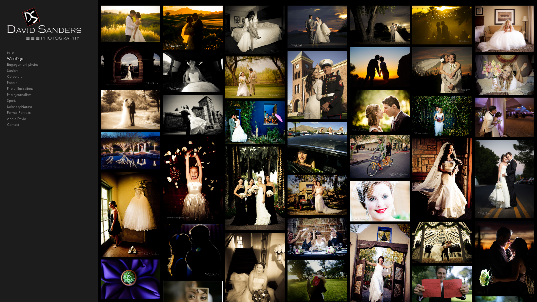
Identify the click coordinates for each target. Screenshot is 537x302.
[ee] (255, 122)
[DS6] (379, 156)
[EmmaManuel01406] (255, 77)
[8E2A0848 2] (379, 25)
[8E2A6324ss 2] (193, 27)
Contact (13, 124)
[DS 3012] (379, 201)
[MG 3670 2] (379, 67)
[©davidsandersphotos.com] (193, 72)
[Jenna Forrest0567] (442, 70)
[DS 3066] (255, 188)
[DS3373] (504, 179)
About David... (18, 118)
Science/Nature (19, 106)
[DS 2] (130, 279)
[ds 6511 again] (193, 115)
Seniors (12, 70)
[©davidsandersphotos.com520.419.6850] (130, 65)
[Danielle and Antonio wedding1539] (504, 117)
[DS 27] (504, 257)
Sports (11, 100)
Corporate (14, 76)
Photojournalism (19, 94)
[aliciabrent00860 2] (193, 251)
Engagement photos (22, 64)
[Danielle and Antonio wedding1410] (130, 24)
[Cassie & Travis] (442, 25)
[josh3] (130, 214)
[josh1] (379, 111)
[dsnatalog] (317, 195)
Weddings (15, 58)
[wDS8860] (317, 280)
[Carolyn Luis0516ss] (317, 27)
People (12, 82)
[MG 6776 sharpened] (442, 179)
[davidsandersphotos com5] (130, 109)
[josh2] (442, 115)
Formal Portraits (18, 112)
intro (10, 52)
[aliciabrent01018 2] (317, 238)
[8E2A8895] (317, 85)
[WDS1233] (317, 147)
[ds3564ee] (130, 150)
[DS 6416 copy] (193, 179)
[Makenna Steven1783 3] (504, 29)
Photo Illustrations (20, 88)
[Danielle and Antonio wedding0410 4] (255, 30)
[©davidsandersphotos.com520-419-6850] (504, 75)
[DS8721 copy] (442, 242)
